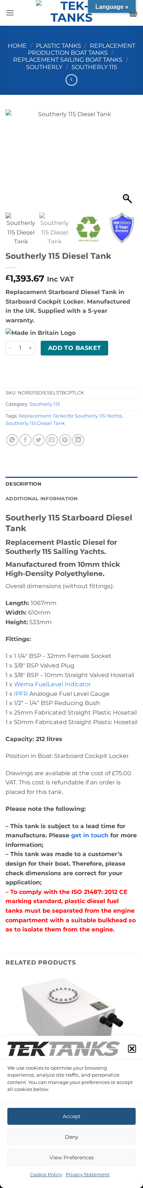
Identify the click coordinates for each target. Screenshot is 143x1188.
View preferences (72, 1157)
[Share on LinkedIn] (78, 440)
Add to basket (74, 347)
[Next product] (71, 80)
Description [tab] (23, 484)
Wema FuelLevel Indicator (52, 684)
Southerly (44, 67)
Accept (72, 1116)
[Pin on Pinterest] (65, 440)
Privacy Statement (88, 1174)
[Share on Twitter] (39, 440)
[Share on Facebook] (25, 440)
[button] (132, 1048)
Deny (71, 1137)
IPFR (21, 693)
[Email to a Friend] (52, 440)
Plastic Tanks (58, 45)
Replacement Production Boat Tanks (81, 49)
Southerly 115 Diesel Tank (35, 423)
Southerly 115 (94, 67)
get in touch (90, 835)
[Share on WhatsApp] (12, 440)
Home (17, 45)
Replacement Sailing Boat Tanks (67, 59)
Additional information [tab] (42, 498)
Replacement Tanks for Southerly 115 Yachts (70, 416)
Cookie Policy (46, 1174)
